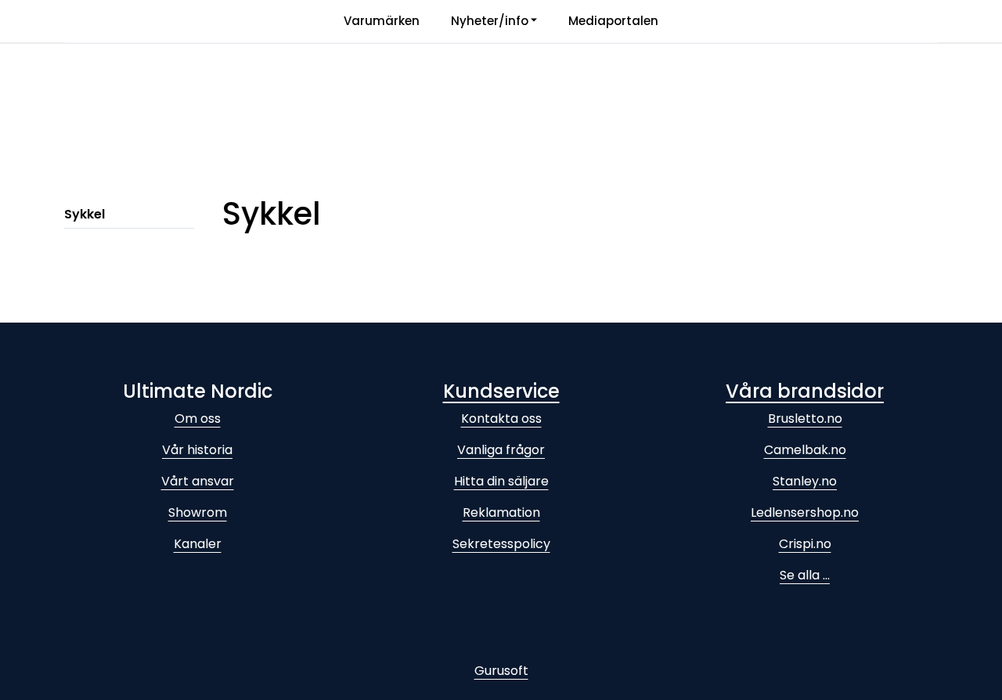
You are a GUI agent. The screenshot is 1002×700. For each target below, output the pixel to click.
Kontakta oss (501, 419)
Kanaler (198, 544)
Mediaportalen (613, 21)
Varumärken (382, 21)
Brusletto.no (805, 419)
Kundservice (501, 391)
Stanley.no (805, 481)
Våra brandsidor (805, 391)
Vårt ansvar (197, 481)
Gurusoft (501, 671)
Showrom (197, 512)
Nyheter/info (489, 21)
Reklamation (501, 512)
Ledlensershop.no (805, 512)
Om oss (198, 419)
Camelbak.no (805, 450)
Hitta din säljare (501, 481)
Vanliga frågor (501, 450)
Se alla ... (805, 575)
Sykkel (84, 214)
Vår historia (197, 450)
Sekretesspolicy (501, 544)
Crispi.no (805, 544)
